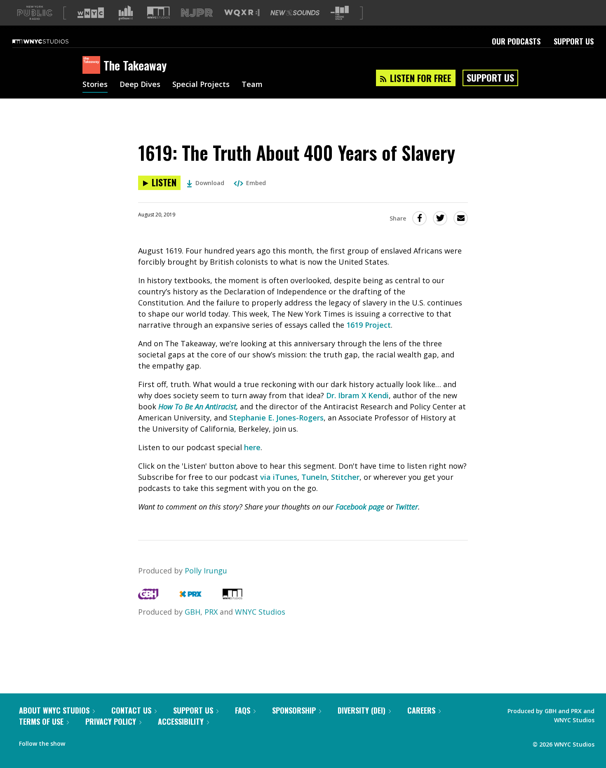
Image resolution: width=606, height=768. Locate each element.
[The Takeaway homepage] (92, 65)
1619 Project (368, 325)
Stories (95, 85)
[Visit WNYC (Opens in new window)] (91, 12)
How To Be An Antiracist (197, 406)
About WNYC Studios (54, 710)
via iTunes (278, 477)
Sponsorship (294, 710)
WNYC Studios (260, 612)
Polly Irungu (206, 570)
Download (209, 183)
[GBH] (148, 596)
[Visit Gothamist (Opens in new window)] (125, 12)
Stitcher (345, 477)
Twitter (406, 507)
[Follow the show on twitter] (93, 741)
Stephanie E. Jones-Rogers (276, 418)
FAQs (242, 710)
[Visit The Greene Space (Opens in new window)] (340, 13)
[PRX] (190, 596)
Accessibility (181, 721)
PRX (211, 612)
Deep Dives (140, 85)
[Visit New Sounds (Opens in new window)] (294, 13)
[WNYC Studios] (232, 596)
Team (252, 85)
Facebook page (360, 507)
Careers (421, 710)
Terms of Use (41, 721)
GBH (192, 612)
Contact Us (131, 710)
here (252, 447)
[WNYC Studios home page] (50, 41)
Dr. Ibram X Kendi (357, 395)
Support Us (574, 41)
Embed (256, 183)
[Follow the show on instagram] (109, 741)
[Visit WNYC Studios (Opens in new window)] (158, 13)
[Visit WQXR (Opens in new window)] (241, 13)
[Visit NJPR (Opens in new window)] (197, 13)
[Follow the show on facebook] (77, 741)
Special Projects (201, 85)
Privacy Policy (110, 721)
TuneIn (314, 477)
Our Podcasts (516, 41)
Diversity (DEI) (361, 710)
